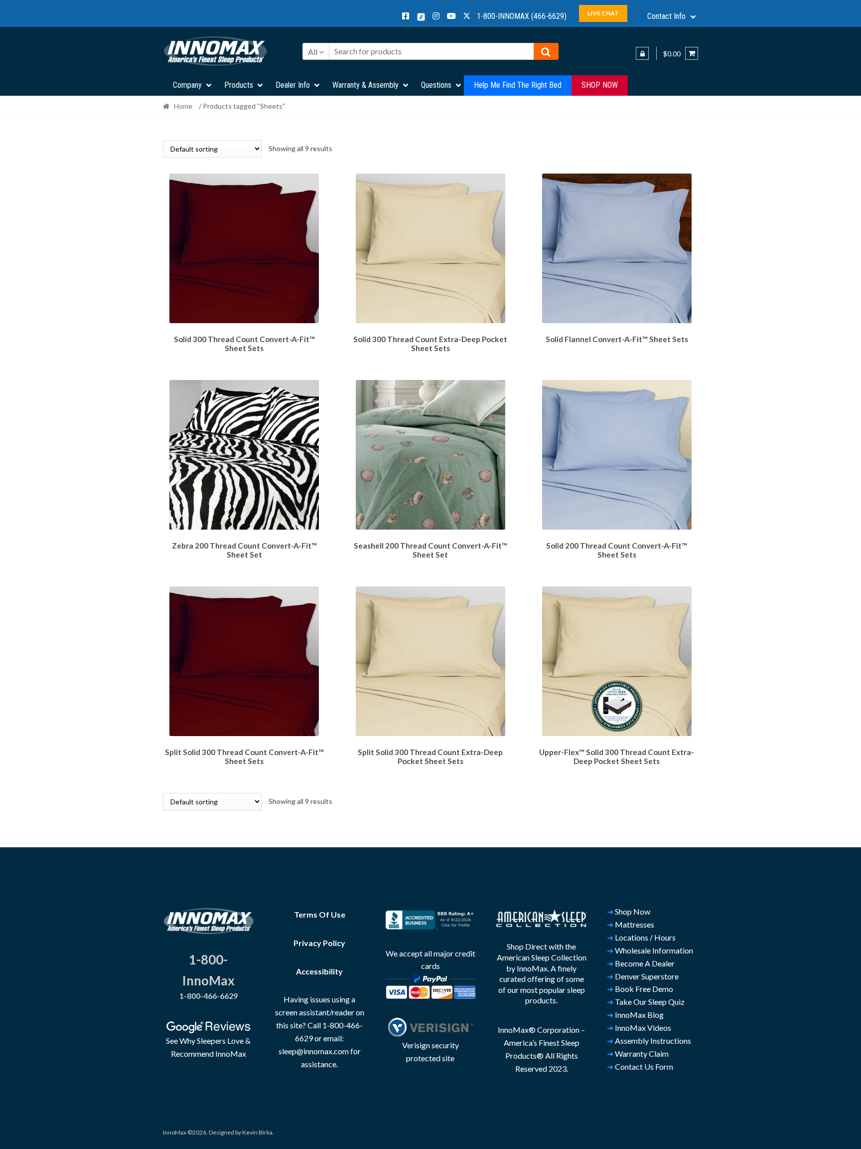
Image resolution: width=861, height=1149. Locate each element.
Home (183, 106)
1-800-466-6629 (208, 995)
